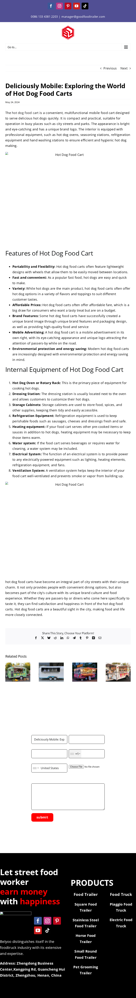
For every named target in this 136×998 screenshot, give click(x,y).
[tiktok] (47, 930)
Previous (110, 68)
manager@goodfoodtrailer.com (83, 17)
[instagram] (47, 921)
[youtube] (38, 930)
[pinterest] (57, 921)
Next (124, 68)
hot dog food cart (25, 113)
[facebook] (38, 921)
